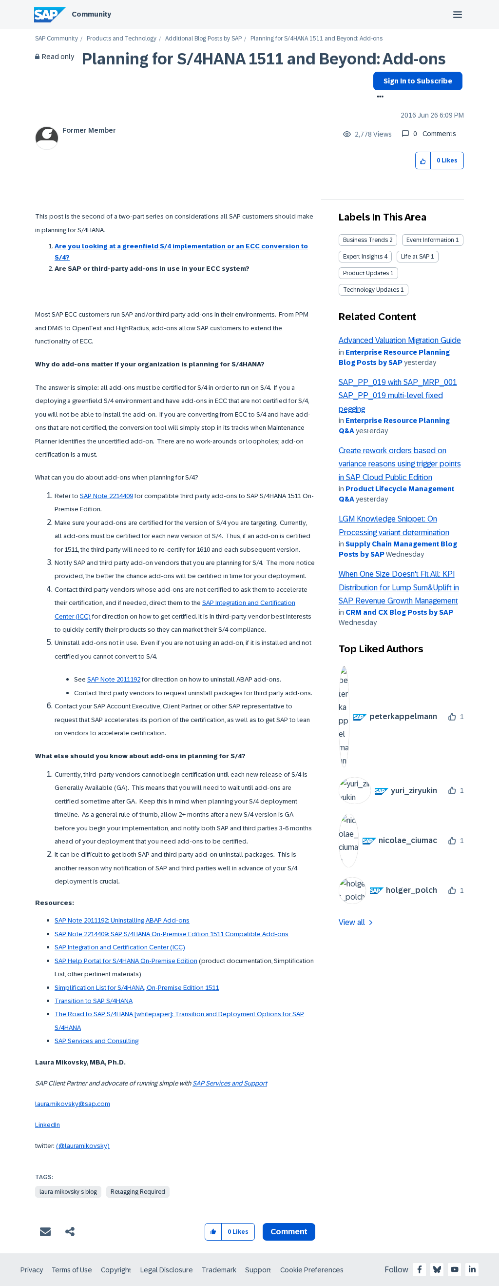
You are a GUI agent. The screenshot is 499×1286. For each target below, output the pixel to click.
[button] (423, 160)
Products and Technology (121, 39)
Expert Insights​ (363, 256)
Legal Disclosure (166, 1270)
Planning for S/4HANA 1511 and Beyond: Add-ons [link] (316, 39)
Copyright (116, 1270)
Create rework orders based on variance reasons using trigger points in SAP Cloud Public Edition (400, 464)
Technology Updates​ (371, 289)
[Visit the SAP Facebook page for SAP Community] (419, 1269)
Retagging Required (138, 1191)
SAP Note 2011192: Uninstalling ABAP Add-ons (122, 920)
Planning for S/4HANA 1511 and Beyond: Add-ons (264, 59)
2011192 (128, 679)
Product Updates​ (366, 273)
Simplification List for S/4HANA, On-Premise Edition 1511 (137, 987)
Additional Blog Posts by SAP (203, 39)
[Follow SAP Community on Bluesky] (437, 1269)
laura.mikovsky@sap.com (72, 1103)
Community (91, 14)
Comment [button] (288, 1231)
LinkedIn (47, 1124)
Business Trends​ (365, 240)
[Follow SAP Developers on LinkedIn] (472, 1269)
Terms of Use (72, 1270)
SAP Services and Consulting (96, 1041)
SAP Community (56, 39)
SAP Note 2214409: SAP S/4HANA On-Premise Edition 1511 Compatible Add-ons (171, 934)
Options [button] (378, 97)
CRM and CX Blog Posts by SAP (399, 612)
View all (352, 922)
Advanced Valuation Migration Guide (400, 340)
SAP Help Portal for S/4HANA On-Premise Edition (126, 960)
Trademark (219, 1270)
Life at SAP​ (415, 256)
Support (258, 1270)
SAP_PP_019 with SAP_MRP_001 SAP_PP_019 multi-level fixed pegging (398, 395)
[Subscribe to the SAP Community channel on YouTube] (455, 1269)
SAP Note (101, 679)
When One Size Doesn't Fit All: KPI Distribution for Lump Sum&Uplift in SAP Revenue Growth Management (399, 587)
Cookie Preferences (312, 1270)
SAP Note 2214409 (106, 496)
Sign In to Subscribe (418, 81)
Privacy (31, 1270)
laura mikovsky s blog (68, 1191)
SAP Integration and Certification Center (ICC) (120, 947)
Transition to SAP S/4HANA (94, 1001)
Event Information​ (430, 240)
